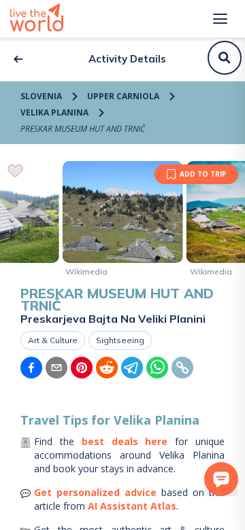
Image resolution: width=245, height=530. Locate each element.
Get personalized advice (95, 492)
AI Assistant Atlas (132, 505)
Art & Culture (53, 340)
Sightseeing (120, 340)
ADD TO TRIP (203, 174)
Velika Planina (54, 112)
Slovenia (41, 96)
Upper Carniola (123, 96)
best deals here (125, 441)
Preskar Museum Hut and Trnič (82, 129)
